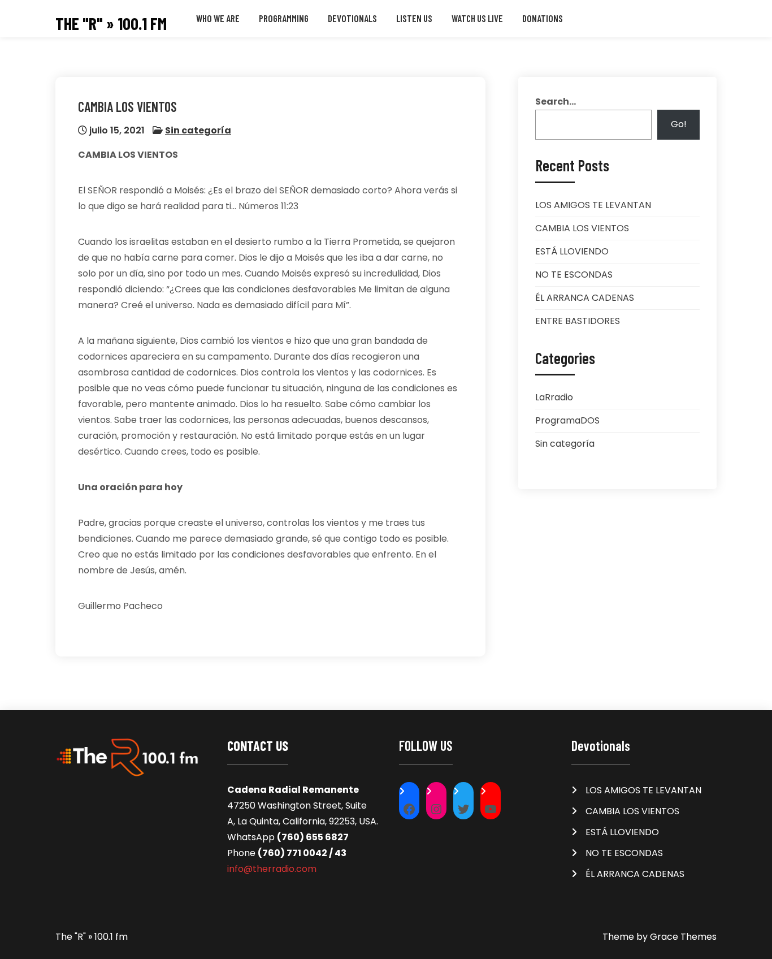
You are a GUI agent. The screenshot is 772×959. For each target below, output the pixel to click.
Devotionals (352, 18)
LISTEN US (414, 18)
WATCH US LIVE (477, 18)
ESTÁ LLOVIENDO (572, 251)
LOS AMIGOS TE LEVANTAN (593, 204)
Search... (555, 101)
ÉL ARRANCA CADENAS (584, 297)
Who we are (218, 18)
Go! (679, 124)
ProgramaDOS (567, 420)
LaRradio (554, 397)
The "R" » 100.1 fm (111, 23)
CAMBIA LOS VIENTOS (582, 228)
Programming (284, 18)
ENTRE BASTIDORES (577, 320)
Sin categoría (198, 130)
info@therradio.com (271, 868)
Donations (542, 18)
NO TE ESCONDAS (574, 274)
